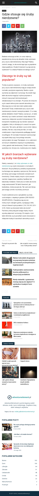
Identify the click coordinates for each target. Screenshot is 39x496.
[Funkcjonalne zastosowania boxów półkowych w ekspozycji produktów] (7, 272)
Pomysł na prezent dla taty (9, 244)
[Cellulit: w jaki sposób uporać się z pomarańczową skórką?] (10, 353)
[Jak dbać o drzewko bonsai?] (7, 436)
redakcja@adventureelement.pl (24, 411)
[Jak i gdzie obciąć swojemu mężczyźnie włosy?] (10, 372)
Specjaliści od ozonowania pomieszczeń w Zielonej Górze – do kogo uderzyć (24, 305)
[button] (36, 2)
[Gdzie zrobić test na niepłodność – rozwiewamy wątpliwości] (7, 315)
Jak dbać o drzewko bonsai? (23, 434)
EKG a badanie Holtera (21, 322)
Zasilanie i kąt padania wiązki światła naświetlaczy (27, 382)
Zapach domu (24, 361)
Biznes (14, 7)
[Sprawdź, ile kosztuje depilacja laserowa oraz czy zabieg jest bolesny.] (7, 446)
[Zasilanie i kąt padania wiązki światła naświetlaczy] (28, 372)
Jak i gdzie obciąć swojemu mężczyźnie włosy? (9, 382)
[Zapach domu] (28, 353)
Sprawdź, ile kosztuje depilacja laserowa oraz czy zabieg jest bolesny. (24, 446)
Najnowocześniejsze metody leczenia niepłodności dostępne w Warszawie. (25, 334)
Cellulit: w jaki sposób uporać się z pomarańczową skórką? (10, 363)
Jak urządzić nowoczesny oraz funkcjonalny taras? (28, 244)
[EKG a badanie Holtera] (7, 325)
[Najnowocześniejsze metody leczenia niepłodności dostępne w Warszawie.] (7, 334)
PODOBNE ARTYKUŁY (10, 252)
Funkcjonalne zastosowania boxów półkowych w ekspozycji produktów (23, 272)
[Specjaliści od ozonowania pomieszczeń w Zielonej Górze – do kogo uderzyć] (7, 305)
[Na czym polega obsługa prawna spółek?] (7, 427)
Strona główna (6, 7)
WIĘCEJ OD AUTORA (25, 252)
